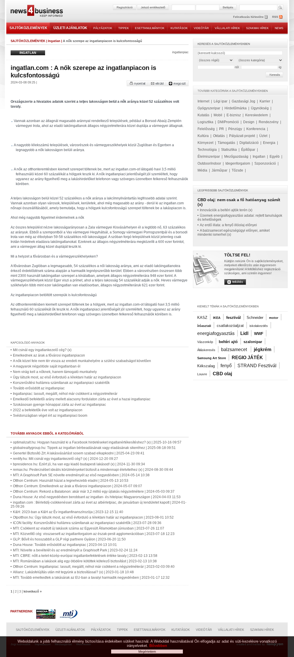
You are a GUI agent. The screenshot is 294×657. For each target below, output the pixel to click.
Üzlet (263, 136)
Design (248, 122)
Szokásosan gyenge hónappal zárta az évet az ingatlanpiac (59, 405)
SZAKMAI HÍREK (257, 28)
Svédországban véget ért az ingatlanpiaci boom (50, 416)
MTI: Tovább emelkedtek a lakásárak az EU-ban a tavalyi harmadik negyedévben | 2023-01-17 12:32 (91, 578)
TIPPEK (123, 28)
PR (221, 129)
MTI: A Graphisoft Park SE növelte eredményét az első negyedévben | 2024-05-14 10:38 (81, 475)
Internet (203, 101)
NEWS (279, 28)
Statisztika (229, 150)
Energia (269, 143)
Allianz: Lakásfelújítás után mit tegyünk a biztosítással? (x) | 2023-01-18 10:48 (73, 572)
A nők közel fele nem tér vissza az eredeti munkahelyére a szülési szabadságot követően (82, 361)
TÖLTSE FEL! (237, 255)
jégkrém (262, 349)
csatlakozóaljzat (230, 325)
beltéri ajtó (228, 342)
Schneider (255, 317)
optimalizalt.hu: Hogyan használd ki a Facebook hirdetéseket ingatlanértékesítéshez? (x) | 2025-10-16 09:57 (97, 442)
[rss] (277, 17)
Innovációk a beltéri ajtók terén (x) (226, 210)
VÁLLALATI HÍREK (227, 28)
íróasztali (204, 325)
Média (202, 170)
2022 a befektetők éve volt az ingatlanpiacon (47, 410)
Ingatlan (54, 41)
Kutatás (203, 115)
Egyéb (275, 157)
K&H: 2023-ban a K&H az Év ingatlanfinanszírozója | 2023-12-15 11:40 (68, 512)
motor (273, 317)
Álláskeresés (206, 350)
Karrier (265, 101)
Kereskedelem (256, 115)
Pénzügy (235, 129)
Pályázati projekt (242, 136)
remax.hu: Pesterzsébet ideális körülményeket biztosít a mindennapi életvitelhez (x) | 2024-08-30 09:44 (93, 470)
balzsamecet (234, 349)
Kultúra (203, 136)
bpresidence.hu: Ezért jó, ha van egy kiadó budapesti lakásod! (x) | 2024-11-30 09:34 (79, 464)
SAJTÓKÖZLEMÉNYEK (28, 28)
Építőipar (248, 150)
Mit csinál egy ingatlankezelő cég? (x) (42, 350)
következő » (33, 591)
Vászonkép (205, 342)
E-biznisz (234, 115)
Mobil (218, 115)
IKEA (216, 317)
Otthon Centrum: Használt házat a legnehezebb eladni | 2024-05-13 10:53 (70, 481)
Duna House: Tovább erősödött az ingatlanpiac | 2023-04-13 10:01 (65, 545)
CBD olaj (222, 373)
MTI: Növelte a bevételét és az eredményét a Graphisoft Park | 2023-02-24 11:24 (75, 550)
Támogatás (226, 143)
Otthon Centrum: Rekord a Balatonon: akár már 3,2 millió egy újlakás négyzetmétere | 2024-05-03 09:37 (94, 492)
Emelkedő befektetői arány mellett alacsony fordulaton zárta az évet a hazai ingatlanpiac (81, 399)
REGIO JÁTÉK (247, 357)
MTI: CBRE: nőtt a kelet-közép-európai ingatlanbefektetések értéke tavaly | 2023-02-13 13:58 (85, 556)
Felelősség (206, 129)
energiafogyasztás (216, 333)
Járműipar (219, 170)
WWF (258, 334)
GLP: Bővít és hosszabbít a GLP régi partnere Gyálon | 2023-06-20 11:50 (69, 539)
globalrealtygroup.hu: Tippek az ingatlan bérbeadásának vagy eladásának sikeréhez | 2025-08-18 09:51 (94, 448)
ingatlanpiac (180, 52)
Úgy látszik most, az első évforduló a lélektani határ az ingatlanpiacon (67, 377)
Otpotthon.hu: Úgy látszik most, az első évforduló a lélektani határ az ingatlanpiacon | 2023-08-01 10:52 (93, 517)
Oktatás (219, 136)
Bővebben (158, 645)
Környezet (205, 143)
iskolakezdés (258, 325)
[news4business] (36, 11)
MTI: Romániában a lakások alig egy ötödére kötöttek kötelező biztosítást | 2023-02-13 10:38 (85, 561)
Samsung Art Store (211, 358)
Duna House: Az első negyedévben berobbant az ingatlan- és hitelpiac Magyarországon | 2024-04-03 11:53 (97, 497)
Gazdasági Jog (243, 101)
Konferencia (255, 129)
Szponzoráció (265, 163)
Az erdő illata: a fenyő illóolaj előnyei (228, 225)
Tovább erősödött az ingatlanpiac (39, 388)
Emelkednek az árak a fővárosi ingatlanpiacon (49, 355)
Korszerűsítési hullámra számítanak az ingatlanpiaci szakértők (61, 383)
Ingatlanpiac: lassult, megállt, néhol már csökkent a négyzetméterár (65, 394)
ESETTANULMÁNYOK (150, 28)
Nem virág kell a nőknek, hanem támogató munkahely (55, 372)
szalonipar (252, 342)
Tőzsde (237, 170)
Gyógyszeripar (209, 108)
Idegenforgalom (237, 163)
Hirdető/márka (236, 108)
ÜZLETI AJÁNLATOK (70, 28)
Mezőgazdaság (236, 157)
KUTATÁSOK (179, 28)
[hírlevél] (250, 17)
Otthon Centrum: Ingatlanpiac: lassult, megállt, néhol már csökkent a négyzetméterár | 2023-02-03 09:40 (94, 567)
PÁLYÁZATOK (102, 28)
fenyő (226, 365)
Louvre (202, 374)
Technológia (207, 150)
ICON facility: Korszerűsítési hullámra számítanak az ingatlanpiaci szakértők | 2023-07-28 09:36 (87, 523)
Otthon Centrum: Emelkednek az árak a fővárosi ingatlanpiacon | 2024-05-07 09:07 (77, 486)
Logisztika (205, 122)
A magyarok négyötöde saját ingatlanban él (46, 366)
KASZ (202, 317)
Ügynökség (260, 108)
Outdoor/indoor (209, 163)
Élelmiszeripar (209, 157)
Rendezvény (268, 122)
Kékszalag (206, 366)
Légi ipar (220, 101)
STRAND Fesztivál (256, 365)
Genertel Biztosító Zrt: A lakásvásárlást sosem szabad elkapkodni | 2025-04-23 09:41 (78, 453)
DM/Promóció (228, 122)
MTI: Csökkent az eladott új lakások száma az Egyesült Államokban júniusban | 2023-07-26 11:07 (88, 528)
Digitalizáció (249, 143)
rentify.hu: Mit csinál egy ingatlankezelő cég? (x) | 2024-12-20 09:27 (65, 459)
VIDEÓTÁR (201, 28)
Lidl (244, 333)
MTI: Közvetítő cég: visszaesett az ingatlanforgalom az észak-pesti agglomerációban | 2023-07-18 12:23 (94, 534)
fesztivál (233, 317)
